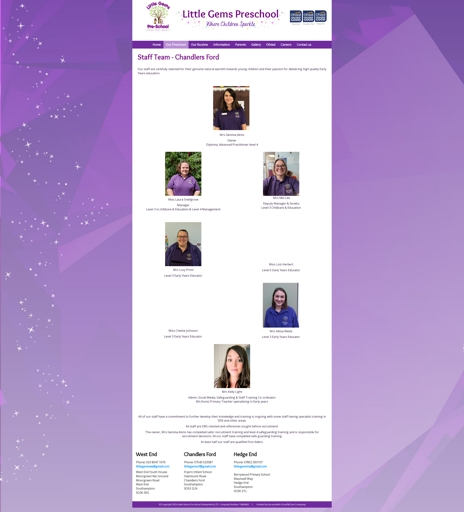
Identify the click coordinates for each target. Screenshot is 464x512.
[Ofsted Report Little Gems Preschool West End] (296, 24)
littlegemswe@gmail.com (152, 466)
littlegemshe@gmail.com (250, 466)
